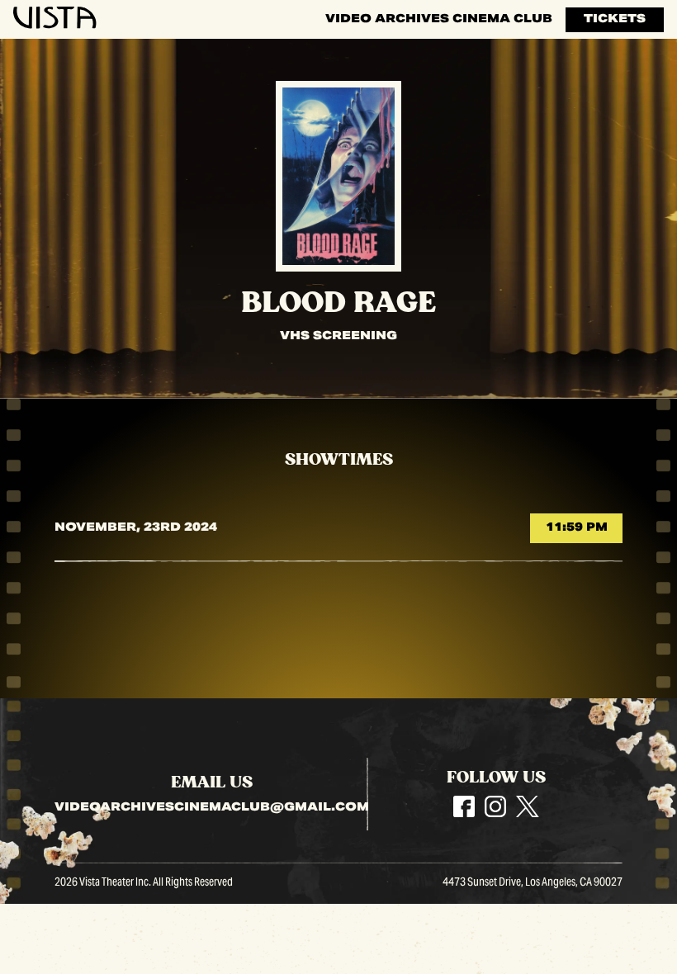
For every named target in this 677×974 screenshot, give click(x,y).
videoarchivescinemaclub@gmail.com (211, 809)
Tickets (615, 19)
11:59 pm (577, 528)
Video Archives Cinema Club (438, 20)
